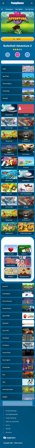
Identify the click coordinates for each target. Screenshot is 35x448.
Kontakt (8, 429)
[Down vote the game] (17, 54)
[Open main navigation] (3, 3)
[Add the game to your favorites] (31, 15)
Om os (8, 425)
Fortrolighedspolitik (12, 414)
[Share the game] (7, 54)
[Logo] (17, 3)
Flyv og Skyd (29, 9)
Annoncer (9, 432)
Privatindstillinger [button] (11, 411)
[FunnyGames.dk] (2, 9)
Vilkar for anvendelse (12, 421)
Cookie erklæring (11, 418)
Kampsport (9, 9)
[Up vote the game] (27, 54)
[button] (31, 3)
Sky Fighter (19, 9)
